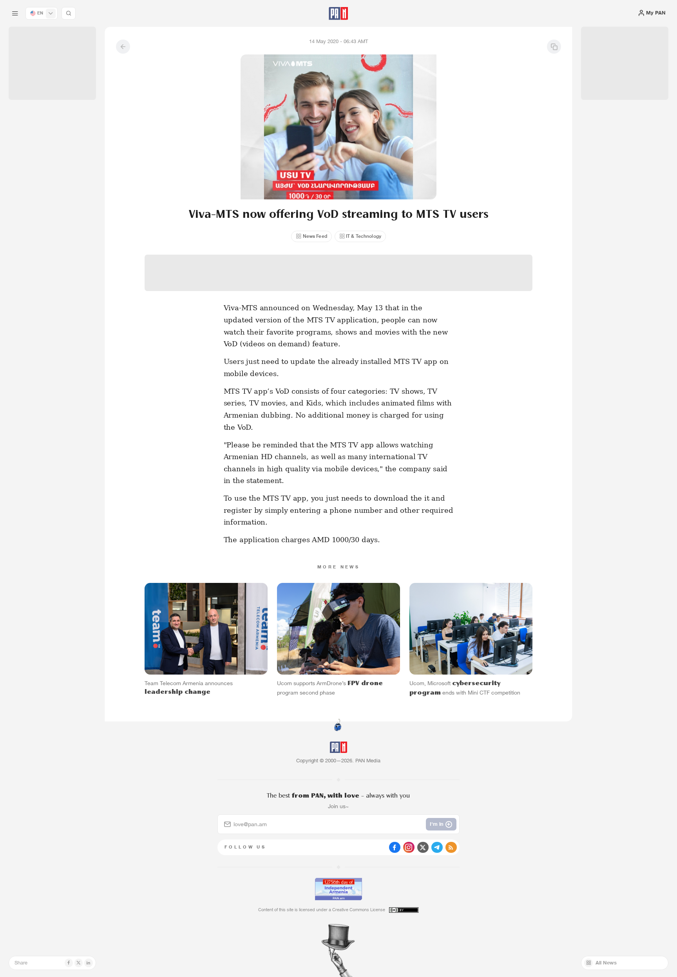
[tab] (425, 230)
